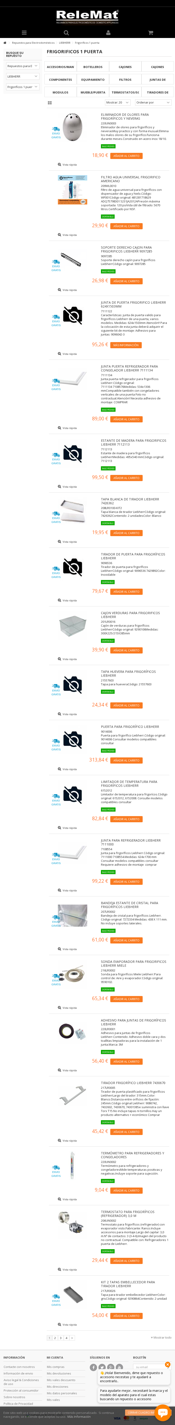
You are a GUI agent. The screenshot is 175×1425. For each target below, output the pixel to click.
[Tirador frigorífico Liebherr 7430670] (73, 1095)
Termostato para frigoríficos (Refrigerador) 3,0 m (127, 1214)
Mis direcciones (57, 1387)
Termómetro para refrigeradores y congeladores (132, 1155)
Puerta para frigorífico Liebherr (130, 726)
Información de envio (18, 1373)
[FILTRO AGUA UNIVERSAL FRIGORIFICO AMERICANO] (73, 189)
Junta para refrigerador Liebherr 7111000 (131, 842)
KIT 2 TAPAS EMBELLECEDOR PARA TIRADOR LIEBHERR (128, 1284)
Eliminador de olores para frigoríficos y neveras (125, 116)
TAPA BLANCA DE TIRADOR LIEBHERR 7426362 (130, 501)
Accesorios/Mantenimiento (70, 67)
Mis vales (53, 1400)
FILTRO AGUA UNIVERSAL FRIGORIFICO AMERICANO (130, 179)
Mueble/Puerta (93, 92)
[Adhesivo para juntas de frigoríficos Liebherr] (73, 1033)
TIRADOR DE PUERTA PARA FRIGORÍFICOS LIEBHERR (133, 556)
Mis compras (55, 1367)
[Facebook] (93, 1367)
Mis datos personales (62, 1393)
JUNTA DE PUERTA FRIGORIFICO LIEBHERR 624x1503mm (133, 304)
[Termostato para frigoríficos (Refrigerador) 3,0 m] (73, 1224)
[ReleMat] (87, 17)
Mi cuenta (55, 1357)
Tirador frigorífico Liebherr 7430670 (133, 1083)
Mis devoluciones (59, 1373)
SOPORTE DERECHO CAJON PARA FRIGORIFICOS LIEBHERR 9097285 (126, 249)
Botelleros (93, 67)
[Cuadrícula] (50, 103)
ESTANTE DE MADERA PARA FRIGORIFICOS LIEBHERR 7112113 (133, 442)
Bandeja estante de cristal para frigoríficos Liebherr (129, 905)
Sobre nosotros (14, 1397)
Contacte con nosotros (19, 1367)
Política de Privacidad (18, 1404)
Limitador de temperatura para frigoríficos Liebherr (129, 783)
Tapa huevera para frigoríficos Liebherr (128, 673)
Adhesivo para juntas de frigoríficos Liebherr (133, 1022)
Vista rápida (69, 164)
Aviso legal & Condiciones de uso (21, 1382)
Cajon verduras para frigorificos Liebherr (130, 615)
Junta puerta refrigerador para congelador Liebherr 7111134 (129, 368)
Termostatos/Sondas (130, 92)
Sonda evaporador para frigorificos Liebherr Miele (133, 963)
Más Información (79, 1417)
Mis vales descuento (61, 1380)
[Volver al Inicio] (4, 43)
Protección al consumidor (21, 1390)
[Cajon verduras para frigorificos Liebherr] (73, 625)
